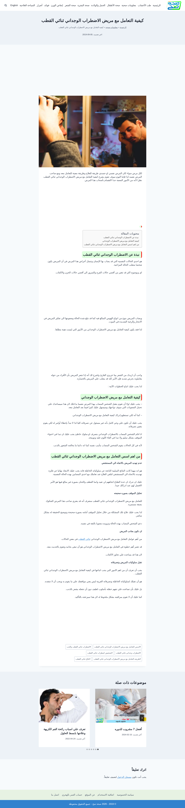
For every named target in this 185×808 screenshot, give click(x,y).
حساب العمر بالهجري (72, 795)
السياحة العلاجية (27, 5)
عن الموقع (90, 795)
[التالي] (43, 718)
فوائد (46, 5)
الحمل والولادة (98, 5)
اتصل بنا (55, 795)
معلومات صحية (129, 5)
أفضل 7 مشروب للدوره (128, 729)
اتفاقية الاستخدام (106, 795)
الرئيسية (157, 5)
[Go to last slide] (142, 718)
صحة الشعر (70, 5)
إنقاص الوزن (57, 5)
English (14, 5)
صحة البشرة (83, 5)
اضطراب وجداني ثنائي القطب (128, 653)
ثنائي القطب (84, 539)
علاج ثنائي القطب (83, 659)
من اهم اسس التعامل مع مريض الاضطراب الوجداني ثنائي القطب (111, 244)
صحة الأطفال (113, 5)
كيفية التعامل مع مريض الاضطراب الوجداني (120, 241)
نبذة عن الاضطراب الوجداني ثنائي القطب (121, 237)
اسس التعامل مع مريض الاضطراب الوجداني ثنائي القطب (117, 647)
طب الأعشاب (144, 5)
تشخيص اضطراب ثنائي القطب (100, 653)
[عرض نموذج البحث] (5, 5)
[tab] (98, 749)
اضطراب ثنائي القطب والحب (79, 647)
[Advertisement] (92, 74)
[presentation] (120, 706)
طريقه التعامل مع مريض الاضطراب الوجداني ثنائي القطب (117, 659)
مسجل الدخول (124, 777)
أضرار (39, 5)
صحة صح (96, 804)
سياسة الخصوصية (125, 795)
